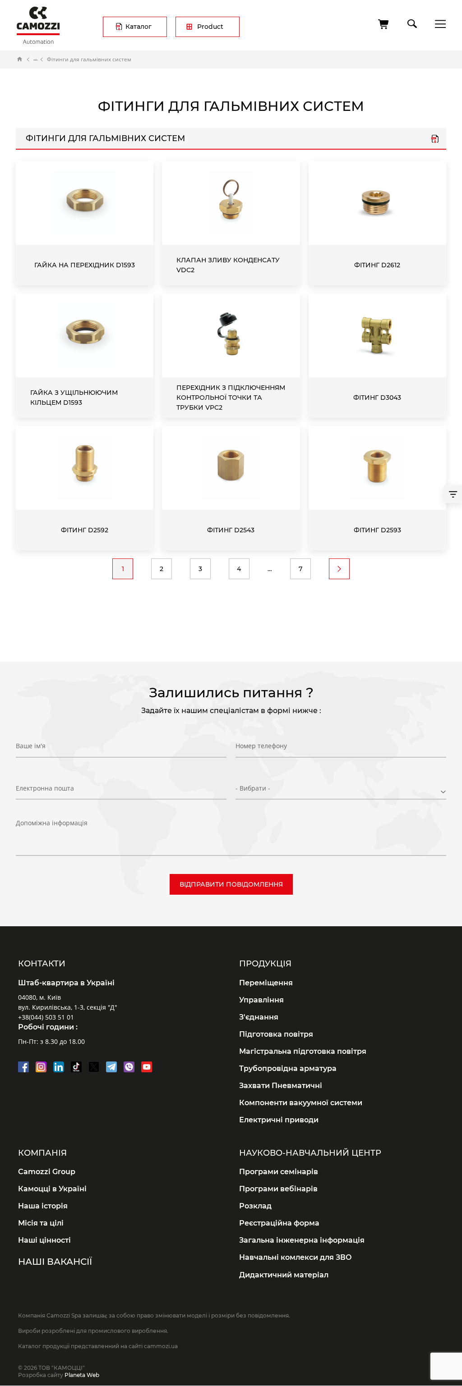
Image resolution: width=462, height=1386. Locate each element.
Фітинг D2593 (377, 530)
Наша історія (43, 1206)
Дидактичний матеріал (283, 1275)
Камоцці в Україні (52, 1189)
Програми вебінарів (278, 1189)
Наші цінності (44, 1240)
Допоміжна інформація (52, 823)
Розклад (255, 1206)
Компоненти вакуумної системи (300, 1102)
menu (438, 23)
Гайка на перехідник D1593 (84, 265)
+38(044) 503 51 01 (46, 1017)
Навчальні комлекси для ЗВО (295, 1257)
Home (20, 59)
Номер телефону (261, 745)
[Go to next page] (339, 568)
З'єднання (258, 1017)
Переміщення (266, 983)
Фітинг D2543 (230, 530)
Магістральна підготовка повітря (302, 1051)
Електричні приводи (279, 1120)
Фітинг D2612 (377, 265)
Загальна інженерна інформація (302, 1240)
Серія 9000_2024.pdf (434, 140)
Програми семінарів (278, 1171)
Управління (261, 1000)
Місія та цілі (41, 1223)
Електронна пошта (45, 788)
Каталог (138, 27)
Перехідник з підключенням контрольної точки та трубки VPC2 (230, 398)
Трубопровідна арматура (288, 1068)
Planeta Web (82, 1375)
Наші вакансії (55, 1261)
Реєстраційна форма (279, 1223)
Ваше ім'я (31, 745)
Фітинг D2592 (84, 530)
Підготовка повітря (276, 1034)
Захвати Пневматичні (280, 1085)
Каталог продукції (35, 59)
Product (210, 27)
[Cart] (384, 24)
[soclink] (23, 1066)
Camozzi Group (46, 1171)
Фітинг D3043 (377, 397)
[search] (411, 22)
